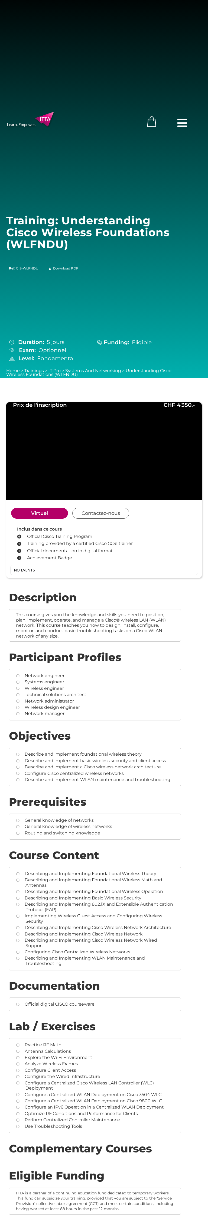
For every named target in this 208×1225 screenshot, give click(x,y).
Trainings (34, 370)
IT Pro (54, 370)
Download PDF (65, 268)
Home (13, 370)
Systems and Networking (93, 370)
